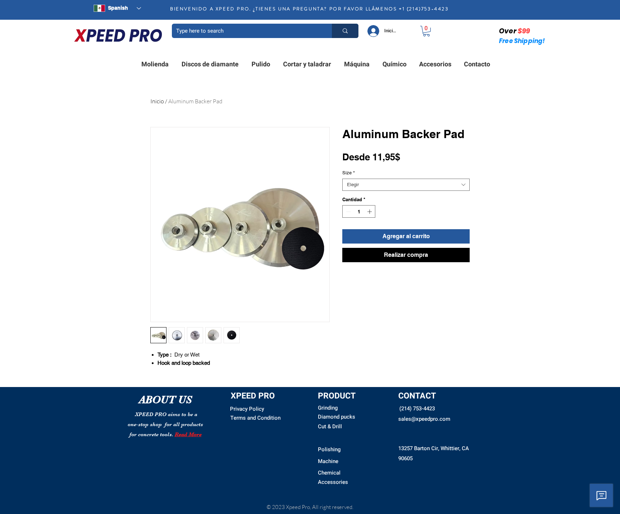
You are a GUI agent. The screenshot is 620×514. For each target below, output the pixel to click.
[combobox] (406, 185)
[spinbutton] (359, 212)
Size (348, 172)
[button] (426, 31)
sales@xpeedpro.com (424, 419)
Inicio (157, 101)
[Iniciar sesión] (373, 31)
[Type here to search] (345, 31)
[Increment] (370, 212)
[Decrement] (347, 212)
